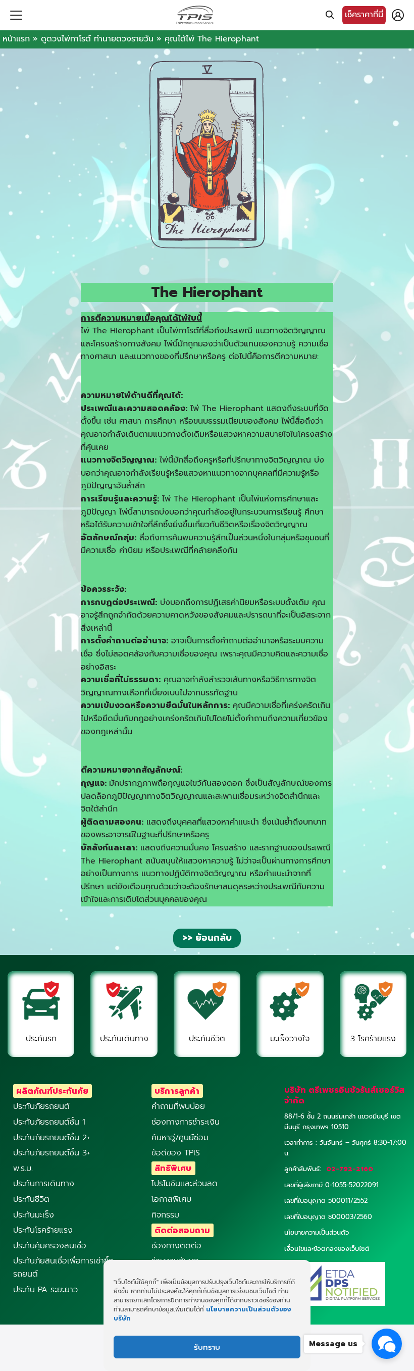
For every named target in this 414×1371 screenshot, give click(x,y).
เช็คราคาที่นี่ (364, 15)
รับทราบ (207, 1347)
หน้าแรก (16, 39)
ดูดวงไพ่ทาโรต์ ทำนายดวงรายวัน (97, 39)
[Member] (398, 15)
